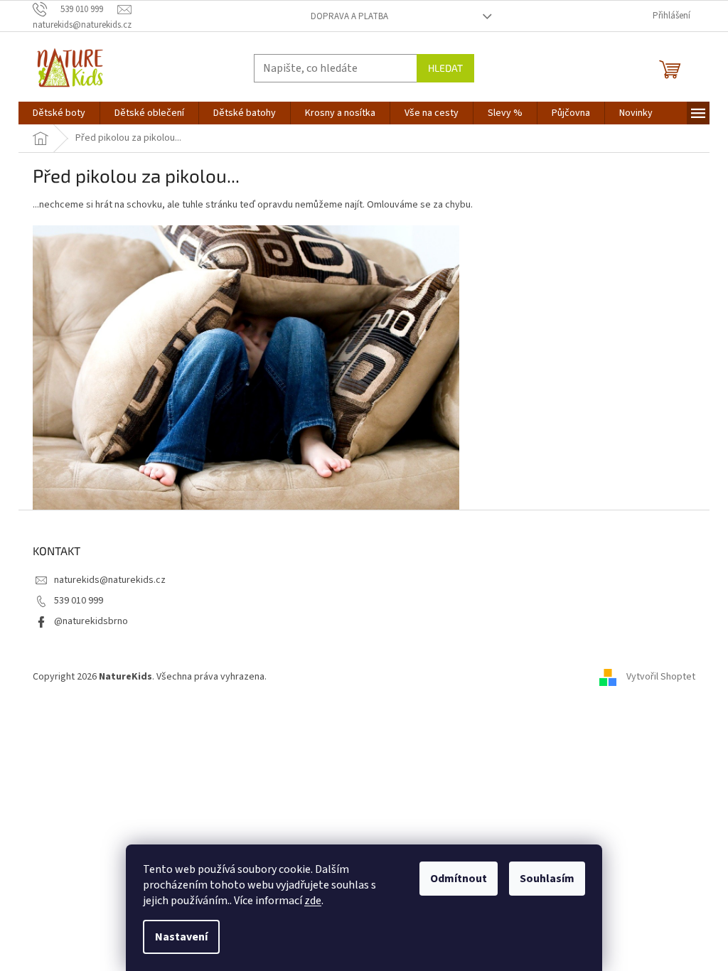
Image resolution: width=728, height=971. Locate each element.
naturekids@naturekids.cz (110, 580)
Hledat (445, 68)
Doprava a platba (349, 16)
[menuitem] (59, 113)
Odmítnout (458, 878)
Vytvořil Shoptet (660, 677)
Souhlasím (547, 878)
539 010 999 (78, 601)
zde (312, 900)
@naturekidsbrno (91, 621)
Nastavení (181, 937)
